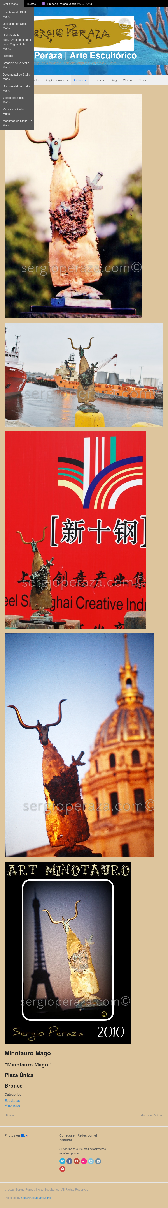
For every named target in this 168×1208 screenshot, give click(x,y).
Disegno (8, 55)
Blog (114, 80)
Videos (127, 80)
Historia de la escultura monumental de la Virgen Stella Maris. (17, 41)
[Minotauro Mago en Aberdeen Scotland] (84, 429)
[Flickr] (84, 1161)
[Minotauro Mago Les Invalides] (79, 859)
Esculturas (12, 1100)
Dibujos (10, 1115)
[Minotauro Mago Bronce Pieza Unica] (73, 316)
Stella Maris (10, 4)
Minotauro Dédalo (152, 1115)
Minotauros (13, 1105)
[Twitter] (63, 1161)
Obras (78, 80)
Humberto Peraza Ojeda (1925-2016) (68, 4)
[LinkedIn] (91, 1161)
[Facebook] (69, 1161)
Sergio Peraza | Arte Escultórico (71, 55)
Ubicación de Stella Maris (15, 25)
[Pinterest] (63, 1169)
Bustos (31, 4)
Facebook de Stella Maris (15, 14)
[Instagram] (98, 1161)
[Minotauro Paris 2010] (68, 1046)
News (142, 80)
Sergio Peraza (54, 80)
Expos (96, 80)
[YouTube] (77, 1161)
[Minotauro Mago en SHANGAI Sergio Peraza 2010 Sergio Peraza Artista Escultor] (75, 631)
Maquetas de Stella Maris (15, 123)
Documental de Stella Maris (16, 76)
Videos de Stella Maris (13, 100)
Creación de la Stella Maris (16, 65)
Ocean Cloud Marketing (36, 1198)
